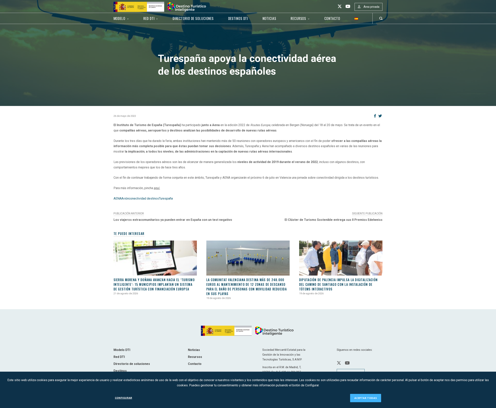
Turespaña (166, 198)
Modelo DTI (122, 350)
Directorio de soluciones (193, 18)
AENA (117, 198)
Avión (125, 198)
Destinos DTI (238, 18)
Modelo (119, 18)
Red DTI (148, 18)
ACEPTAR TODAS (365, 398)
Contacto (332, 18)
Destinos (120, 371)
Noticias (269, 18)
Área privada (371, 7)
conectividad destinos (144, 198)
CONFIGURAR (123, 397)
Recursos (298, 18)
